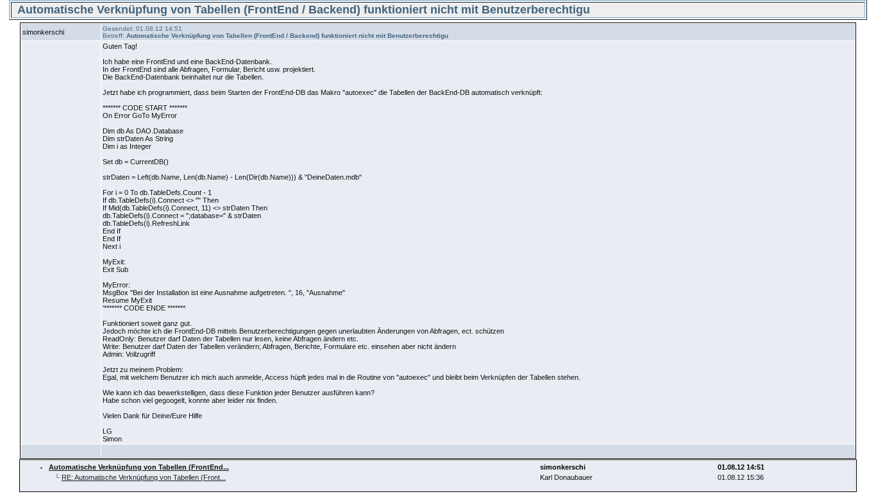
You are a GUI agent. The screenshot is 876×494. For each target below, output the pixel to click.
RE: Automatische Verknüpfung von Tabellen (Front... (144, 477)
